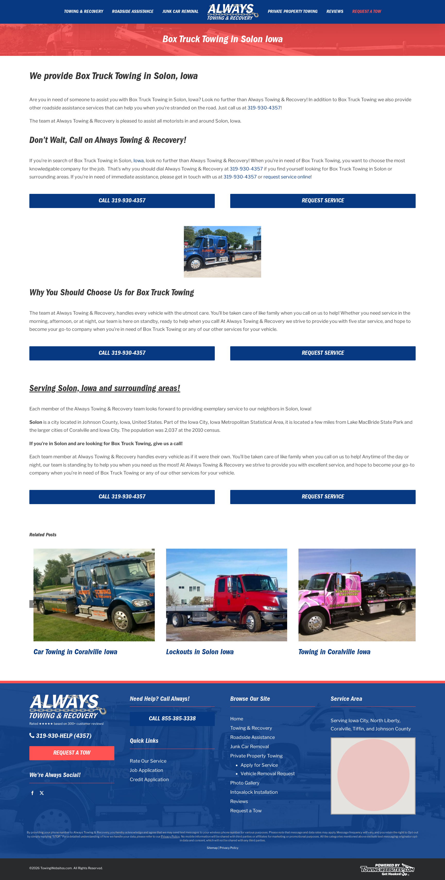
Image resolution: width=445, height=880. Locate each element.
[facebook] (32, 793)
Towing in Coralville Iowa (330, 652)
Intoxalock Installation (254, 792)
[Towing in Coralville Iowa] (355, 595)
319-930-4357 (264, 107)
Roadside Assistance (252, 737)
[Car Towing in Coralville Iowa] (90, 595)
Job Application (146, 770)
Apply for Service (259, 765)
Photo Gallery (245, 783)
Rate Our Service (148, 761)
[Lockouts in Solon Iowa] (222, 595)
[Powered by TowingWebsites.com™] (387, 866)
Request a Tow (246, 810)
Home (236, 718)
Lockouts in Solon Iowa (196, 652)
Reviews (239, 801)
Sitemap (212, 848)
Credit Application (149, 779)
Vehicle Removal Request (268, 773)
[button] (33, 604)
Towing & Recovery (251, 728)
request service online (287, 176)
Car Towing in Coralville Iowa (71, 652)
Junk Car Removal (249, 746)
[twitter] (42, 793)
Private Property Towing (256, 755)
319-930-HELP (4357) (63, 736)
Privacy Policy (170, 836)
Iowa (138, 160)
